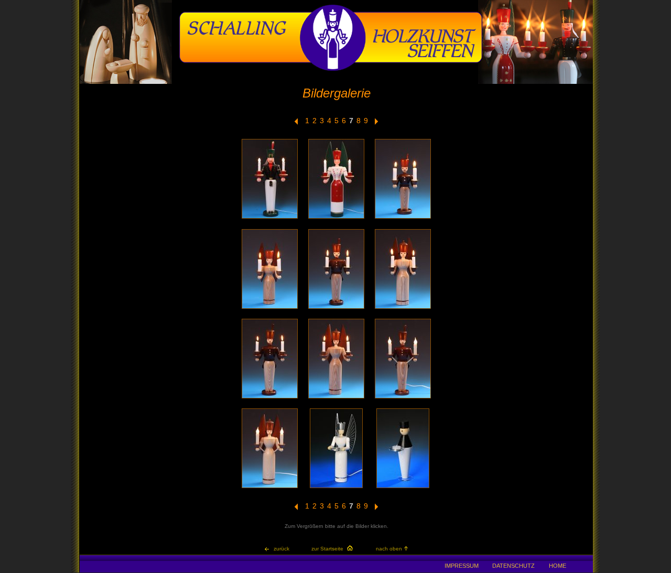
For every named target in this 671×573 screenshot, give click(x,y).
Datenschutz (513, 566)
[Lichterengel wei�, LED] (336, 487)
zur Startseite (327, 549)
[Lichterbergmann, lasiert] (403, 218)
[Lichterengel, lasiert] (269, 308)
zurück (281, 549)
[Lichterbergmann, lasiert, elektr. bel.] (403, 398)
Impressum (462, 566)
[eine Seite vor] (377, 123)
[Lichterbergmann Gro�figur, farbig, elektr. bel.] (269, 218)
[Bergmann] (403, 487)
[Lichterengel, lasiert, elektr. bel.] (269, 487)
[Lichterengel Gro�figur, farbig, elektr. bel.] (336, 218)
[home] (330, 69)
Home (557, 566)
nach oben (389, 549)
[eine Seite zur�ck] (296, 123)
